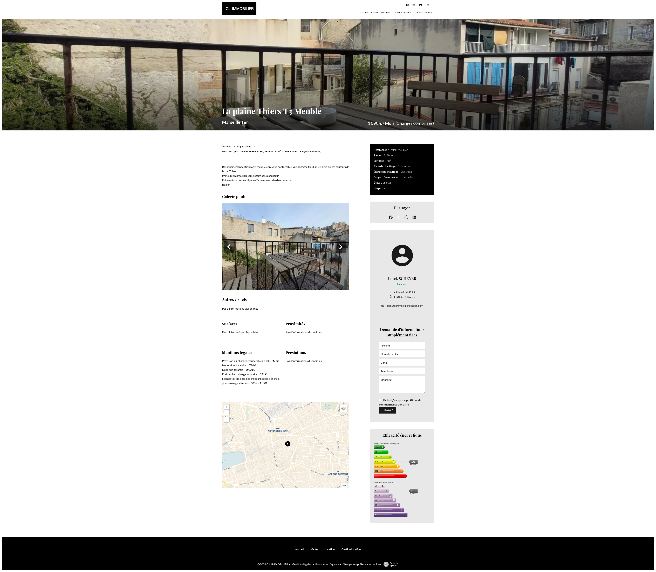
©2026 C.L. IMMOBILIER (272, 564)
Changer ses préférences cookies (362, 564)
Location (226, 146)
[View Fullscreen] (226, 419)
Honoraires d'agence (327, 564)
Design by (394, 564)
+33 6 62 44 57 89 (404, 292)
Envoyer (387, 410)
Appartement (244, 146)
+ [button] (227, 407)
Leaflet (345, 485)
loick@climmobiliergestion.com (404, 305)
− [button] (227, 412)
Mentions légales (301, 564)
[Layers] (343, 408)
